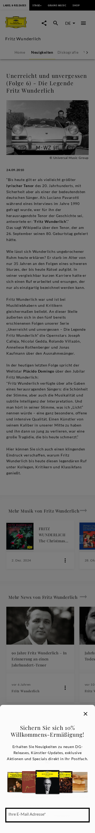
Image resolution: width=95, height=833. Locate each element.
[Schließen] (85, 714)
